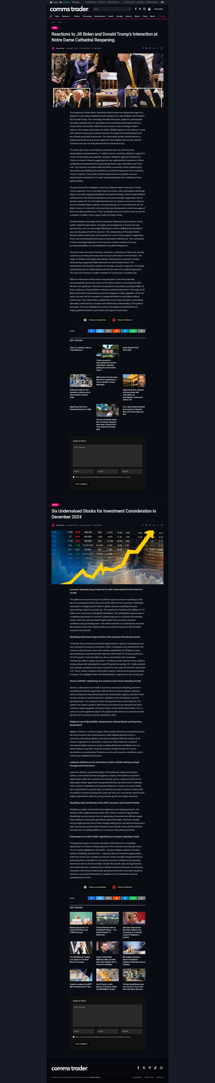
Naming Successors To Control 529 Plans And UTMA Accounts (79, 930)
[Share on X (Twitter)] (146, 48)
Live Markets (66, 2)
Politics (77, 16)
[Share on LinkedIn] (153, 48)
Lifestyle (119, 16)
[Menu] (51, 16)
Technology (87, 16)
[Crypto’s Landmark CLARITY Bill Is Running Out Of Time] (81, 975)
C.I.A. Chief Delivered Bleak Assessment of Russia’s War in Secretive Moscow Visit (134, 410)
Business (65, 16)
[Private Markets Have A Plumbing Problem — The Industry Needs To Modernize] (107, 918)
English (76, 2)
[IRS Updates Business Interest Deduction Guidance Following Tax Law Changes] (134, 947)
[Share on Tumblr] (157, 48)
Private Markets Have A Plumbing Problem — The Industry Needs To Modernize (106, 931)
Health (110, 16)
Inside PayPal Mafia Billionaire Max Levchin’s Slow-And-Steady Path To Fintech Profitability (106, 960)
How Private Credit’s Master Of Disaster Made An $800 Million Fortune (106, 986)
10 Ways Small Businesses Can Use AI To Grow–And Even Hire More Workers (133, 986)
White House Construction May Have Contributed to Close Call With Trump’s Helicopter (106, 381)
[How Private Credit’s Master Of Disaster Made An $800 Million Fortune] (107, 975)
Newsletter (159, 9)
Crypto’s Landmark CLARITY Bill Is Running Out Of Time (81, 985)
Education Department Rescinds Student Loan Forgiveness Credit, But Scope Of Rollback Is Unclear (132, 932)
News (57, 16)
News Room (60, 48)
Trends (162, 16)
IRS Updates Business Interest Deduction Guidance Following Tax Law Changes (134, 960)
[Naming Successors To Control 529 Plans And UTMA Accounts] (81, 918)
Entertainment (100, 16)
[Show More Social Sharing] (161, 48)
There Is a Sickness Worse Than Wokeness (80, 349)
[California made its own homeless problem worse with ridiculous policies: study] (81, 380)
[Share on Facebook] (143, 48)
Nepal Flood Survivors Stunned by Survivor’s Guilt (80, 408)
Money (55, 505)
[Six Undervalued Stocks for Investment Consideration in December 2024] (107, 557)
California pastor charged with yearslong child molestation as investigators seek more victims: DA (133, 395)
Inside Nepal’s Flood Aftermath (131, 349)
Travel (145, 16)
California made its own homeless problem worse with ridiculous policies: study (80, 393)
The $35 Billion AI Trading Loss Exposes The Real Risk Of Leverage (80, 959)
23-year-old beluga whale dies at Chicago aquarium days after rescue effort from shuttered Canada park (106, 424)
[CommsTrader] (69, 8)
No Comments (85, 48)
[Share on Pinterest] (150, 48)
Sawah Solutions (94, 1077)
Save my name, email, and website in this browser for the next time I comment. (103, 477)
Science (129, 16)
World (152, 16)
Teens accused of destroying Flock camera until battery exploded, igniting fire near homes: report (106, 365)
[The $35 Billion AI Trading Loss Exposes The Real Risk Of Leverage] (81, 947)
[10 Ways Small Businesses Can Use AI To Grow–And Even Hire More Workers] (134, 975)
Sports (137, 16)
